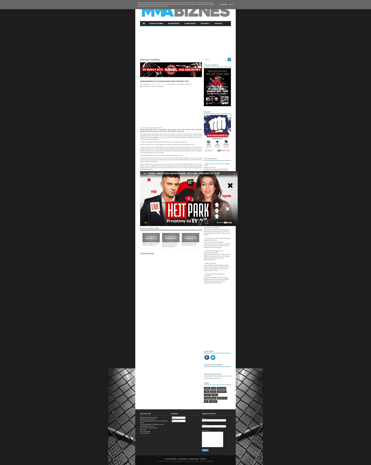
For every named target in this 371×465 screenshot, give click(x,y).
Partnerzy (205, 23)
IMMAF (215, 395)
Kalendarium (173, 23)
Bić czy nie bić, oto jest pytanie (149, 428)
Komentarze (177, 421)
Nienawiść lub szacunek (147, 426)
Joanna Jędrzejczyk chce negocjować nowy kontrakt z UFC (164, 81)
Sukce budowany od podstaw (148, 417)
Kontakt (218, 23)
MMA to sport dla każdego (147, 419)
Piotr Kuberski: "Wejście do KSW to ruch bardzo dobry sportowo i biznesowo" (170, 244)
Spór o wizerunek (145, 431)
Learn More (223, 4)
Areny (213, 391)
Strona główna (156, 23)
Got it (231, 4)
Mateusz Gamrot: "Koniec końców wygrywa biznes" (189, 244)
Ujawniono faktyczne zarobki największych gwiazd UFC (151, 244)
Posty (175, 418)
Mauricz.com (222, 398)
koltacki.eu (210, 461)
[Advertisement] (185, 42)
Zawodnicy (188, 84)
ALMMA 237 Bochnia (210, 263)
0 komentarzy (171, 84)
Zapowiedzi (221, 391)
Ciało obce (143, 429)
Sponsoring (221, 388)
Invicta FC (213, 401)
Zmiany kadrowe (210, 398)
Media (207, 388)
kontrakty (181, 84)
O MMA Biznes (190, 23)
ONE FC (207, 395)
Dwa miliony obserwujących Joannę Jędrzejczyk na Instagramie (214, 226)
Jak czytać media (145, 433)
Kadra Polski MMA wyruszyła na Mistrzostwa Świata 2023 (213, 251)
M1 (206, 401)
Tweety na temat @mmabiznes (213, 378)
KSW (206, 391)
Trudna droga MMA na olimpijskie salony (152, 424)
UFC (193, 144)
